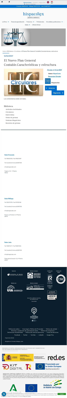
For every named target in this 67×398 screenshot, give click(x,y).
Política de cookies (27, 396)
